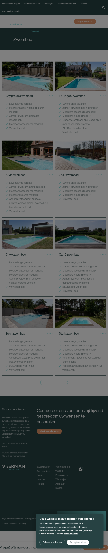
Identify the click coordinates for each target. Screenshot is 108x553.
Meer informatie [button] (71, 534)
